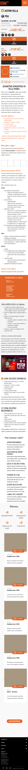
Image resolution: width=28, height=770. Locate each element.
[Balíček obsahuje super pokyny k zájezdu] (12, 35)
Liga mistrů (4, 21)
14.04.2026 (20, 686)
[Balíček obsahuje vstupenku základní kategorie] (9, 35)
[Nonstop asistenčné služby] (6, 54)
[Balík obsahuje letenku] (2, 35)
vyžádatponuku (14, 39)
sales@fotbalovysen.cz (18, 74)
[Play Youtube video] (14, 363)
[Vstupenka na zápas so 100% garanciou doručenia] (2, 54)
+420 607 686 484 (15, 70)
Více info (23, 352)
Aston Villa (11, 10)
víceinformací (14, 43)
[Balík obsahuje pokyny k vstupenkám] (9, 54)
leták (9, 426)
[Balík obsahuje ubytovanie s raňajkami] (6, 35)
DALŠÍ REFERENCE (14, 721)
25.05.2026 (20, 551)
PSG (7, 16)
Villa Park (12, 21)
